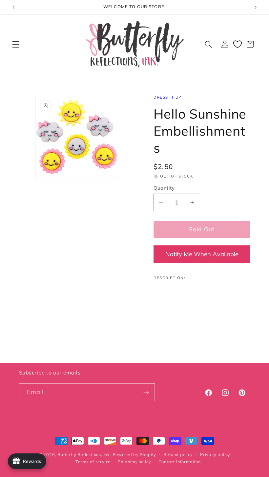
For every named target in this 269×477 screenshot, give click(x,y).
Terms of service (93, 461)
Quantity (164, 188)
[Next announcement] (255, 7)
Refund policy (178, 454)
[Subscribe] (146, 392)
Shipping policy (134, 461)
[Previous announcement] (14, 7)
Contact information (179, 461)
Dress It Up (167, 97)
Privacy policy (215, 454)
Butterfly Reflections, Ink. (84, 454)
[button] (16, 44)
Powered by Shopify (134, 454)
